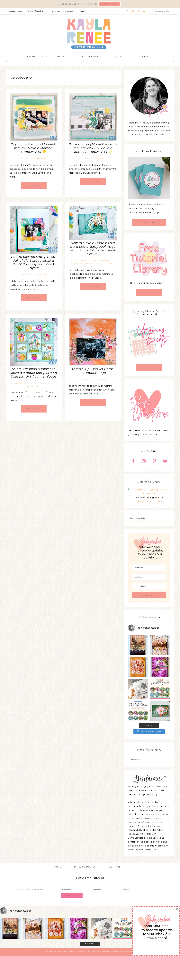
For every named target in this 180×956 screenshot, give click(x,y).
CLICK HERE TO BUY (149, 222)
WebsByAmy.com (129, 952)
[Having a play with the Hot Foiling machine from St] (138, 689)
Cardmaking (80, 261)
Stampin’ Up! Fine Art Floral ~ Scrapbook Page (92, 371)
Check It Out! (109, 4)
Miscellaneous (30, 383)
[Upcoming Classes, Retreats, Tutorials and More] (149, 361)
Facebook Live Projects (99, 261)
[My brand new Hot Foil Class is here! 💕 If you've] (160, 689)
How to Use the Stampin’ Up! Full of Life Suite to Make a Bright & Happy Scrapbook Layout (33, 262)
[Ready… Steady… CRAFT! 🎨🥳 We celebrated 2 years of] (138, 645)
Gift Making (16, 383)
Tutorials (110, 264)
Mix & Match (26, 275)
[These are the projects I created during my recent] (160, 667)
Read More (33, 185)
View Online (142, 501)
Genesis (84, 952)
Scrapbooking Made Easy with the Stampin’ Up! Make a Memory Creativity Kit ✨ (93, 148)
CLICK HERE (149, 293)
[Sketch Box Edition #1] (149, 178)
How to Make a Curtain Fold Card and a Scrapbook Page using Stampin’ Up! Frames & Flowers (93, 248)
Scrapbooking (40, 159)
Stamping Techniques (94, 264)
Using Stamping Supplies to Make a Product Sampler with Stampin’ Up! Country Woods (33, 373)
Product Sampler (47, 383)
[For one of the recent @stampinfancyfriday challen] (160, 711)
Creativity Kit (26, 159)
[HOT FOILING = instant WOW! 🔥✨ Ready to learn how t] (138, 711)
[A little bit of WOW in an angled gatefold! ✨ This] (160, 645)
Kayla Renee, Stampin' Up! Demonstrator (90, 33)
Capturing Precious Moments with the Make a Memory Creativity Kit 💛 (34, 148)
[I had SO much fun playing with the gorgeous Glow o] (138, 667)
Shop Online (156, 501)
